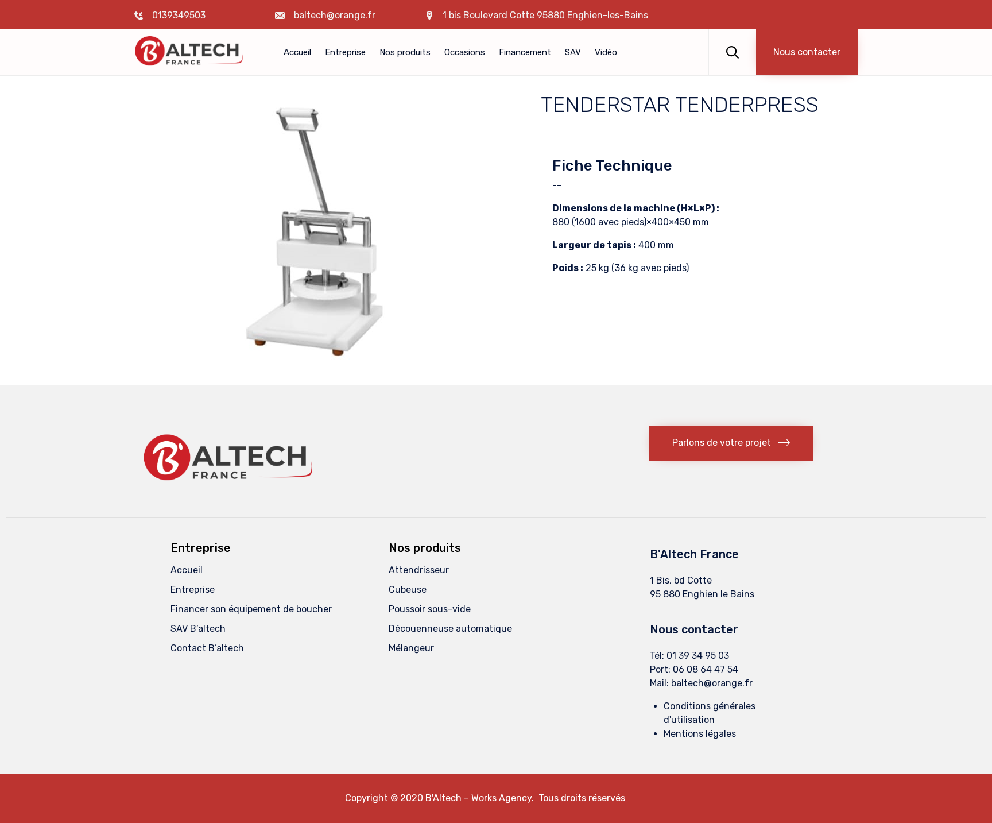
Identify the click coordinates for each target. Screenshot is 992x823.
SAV (573, 52)
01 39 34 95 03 (697, 655)
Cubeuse (408, 589)
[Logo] (232, 491)
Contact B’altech (207, 648)
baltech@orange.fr (712, 683)
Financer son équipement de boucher (251, 609)
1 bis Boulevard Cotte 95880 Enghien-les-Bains (545, 15)
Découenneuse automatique (450, 628)
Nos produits (405, 52)
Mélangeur (411, 648)
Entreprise (345, 52)
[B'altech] (189, 52)
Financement (525, 52)
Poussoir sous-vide (430, 609)
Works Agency (501, 798)
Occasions (464, 52)
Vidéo (606, 52)
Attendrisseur (419, 570)
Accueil (297, 52)
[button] (807, 52)
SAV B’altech (198, 628)
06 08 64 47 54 (705, 669)
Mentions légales (700, 733)
